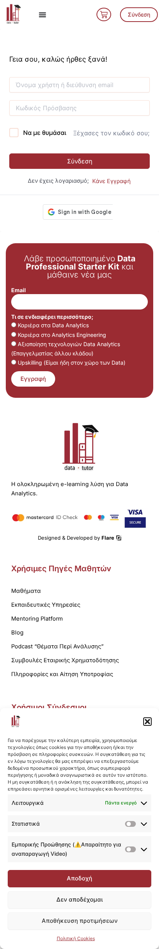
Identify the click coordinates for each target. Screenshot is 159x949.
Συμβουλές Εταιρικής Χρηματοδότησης (65, 660)
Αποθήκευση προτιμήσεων (80, 920)
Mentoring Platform (37, 618)
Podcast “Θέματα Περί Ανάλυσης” (57, 646)
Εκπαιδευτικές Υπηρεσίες (45, 604)
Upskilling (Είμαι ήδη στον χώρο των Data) (71, 362)
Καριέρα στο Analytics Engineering (62, 334)
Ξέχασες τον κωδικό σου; (111, 133)
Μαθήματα (26, 590)
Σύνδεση (79, 161)
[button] (147, 721)
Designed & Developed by (76, 538)
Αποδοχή (79, 878)
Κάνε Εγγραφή (111, 181)
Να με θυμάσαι (44, 132)
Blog (17, 632)
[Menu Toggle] (42, 15)
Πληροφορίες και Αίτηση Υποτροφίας (62, 674)
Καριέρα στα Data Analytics (53, 325)
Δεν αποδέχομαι (79, 899)
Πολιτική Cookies (76, 938)
